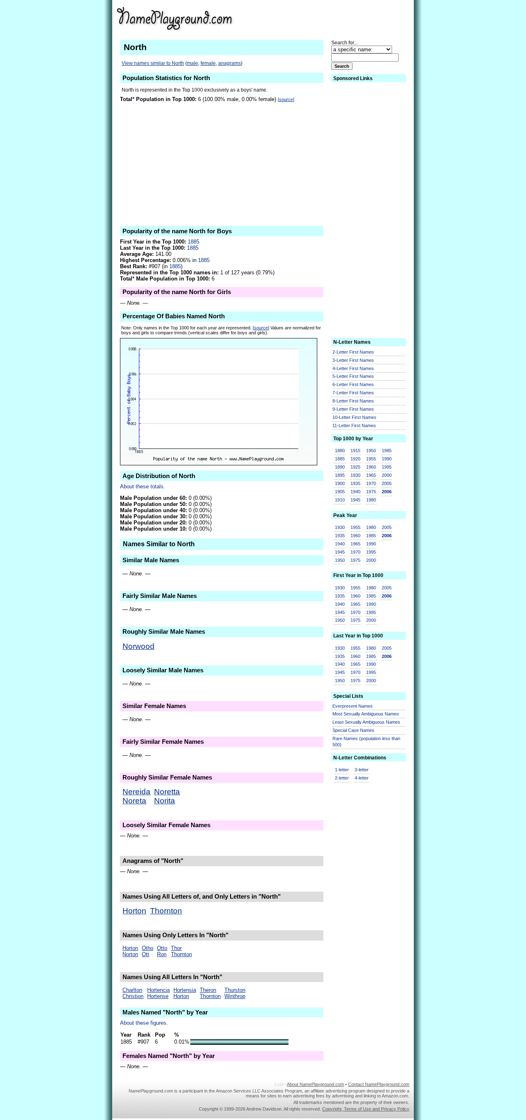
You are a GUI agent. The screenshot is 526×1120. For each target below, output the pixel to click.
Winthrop (234, 996)
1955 (371, 458)
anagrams (229, 63)
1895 (340, 475)
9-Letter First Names (353, 409)
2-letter (342, 777)
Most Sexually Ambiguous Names (365, 713)
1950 (371, 450)
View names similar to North (153, 63)
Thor (176, 948)
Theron (208, 990)
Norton (130, 954)
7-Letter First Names (353, 392)
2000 (387, 475)
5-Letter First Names (353, 376)
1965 (371, 475)
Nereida (136, 791)
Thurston (234, 990)
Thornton (166, 910)
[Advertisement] (346, 18)
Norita (164, 800)
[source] (286, 99)
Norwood (138, 646)
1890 (340, 467)
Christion (132, 996)
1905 (340, 491)
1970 (371, 483)
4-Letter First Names (353, 368)
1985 (387, 450)
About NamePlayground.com (315, 1084)
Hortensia (184, 990)
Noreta (134, 800)
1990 (387, 458)
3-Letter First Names (353, 360)
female (208, 63)
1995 (387, 467)
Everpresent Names (352, 706)
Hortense (157, 996)
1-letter (342, 769)
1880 (340, 450)
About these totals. (142, 486)
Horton (134, 910)
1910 (340, 499)
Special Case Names (353, 730)
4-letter (362, 777)
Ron (161, 954)
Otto (162, 948)
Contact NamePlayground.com (378, 1084)
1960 (371, 467)
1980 (371, 499)
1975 (371, 491)
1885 (193, 242)
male (192, 63)
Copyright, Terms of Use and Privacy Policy (365, 1108)
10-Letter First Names (354, 417)
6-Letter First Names (353, 384)
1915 (355, 450)
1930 (355, 475)
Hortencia (158, 990)
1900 (340, 483)
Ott (145, 954)
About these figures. (144, 1023)
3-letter (362, 769)
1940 (355, 491)
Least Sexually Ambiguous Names (366, 722)
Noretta (167, 791)
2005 (387, 483)
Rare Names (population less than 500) (366, 741)
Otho (147, 948)
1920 (355, 458)
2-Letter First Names (353, 352)
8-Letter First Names (353, 400)
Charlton (132, 990)
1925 (355, 467)
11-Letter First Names (354, 425)
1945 (355, 499)
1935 (355, 483)
